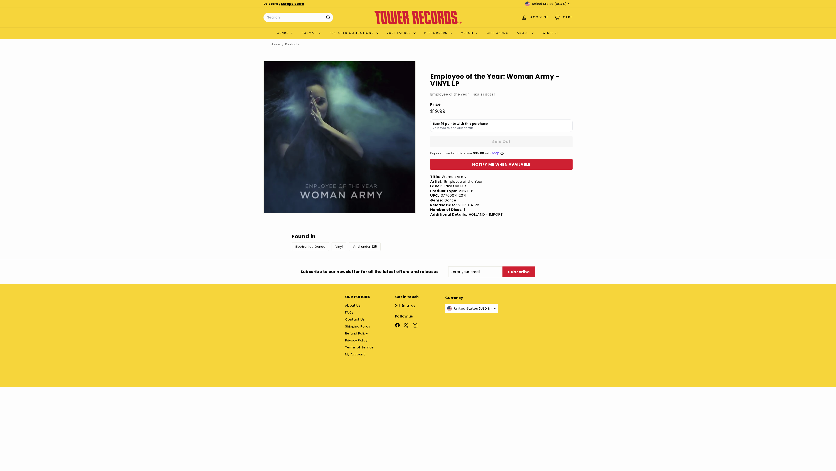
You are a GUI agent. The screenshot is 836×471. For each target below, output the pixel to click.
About (524, 33)
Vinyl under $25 (365, 246)
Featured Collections (352, 33)
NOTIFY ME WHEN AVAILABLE (501, 164)
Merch (468, 33)
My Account (355, 354)
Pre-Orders (436, 33)
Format (310, 33)
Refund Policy (356, 333)
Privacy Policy (356, 340)
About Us (353, 305)
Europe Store (292, 4)
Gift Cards (497, 33)
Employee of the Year (449, 94)
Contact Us (355, 319)
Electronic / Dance (310, 246)
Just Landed (399, 33)
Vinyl (339, 246)
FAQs (349, 312)
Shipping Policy (357, 326)
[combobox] (298, 17)
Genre (283, 33)
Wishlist (551, 33)
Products (292, 44)
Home (275, 44)
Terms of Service (359, 347)
